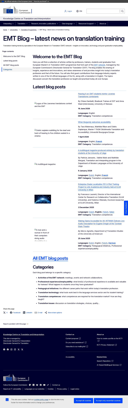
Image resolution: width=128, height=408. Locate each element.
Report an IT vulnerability (12, 389)
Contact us (56, 385)
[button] (6, 312)
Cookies (51, 389)
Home (5, 30)
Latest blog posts (10, 61)
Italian (111, 212)
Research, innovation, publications (43, 24)
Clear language (67, 24)
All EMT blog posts (11, 65)
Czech (91, 212)
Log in (70, 11)
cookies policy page (41, 400)
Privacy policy (62, 389)
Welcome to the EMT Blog (14, 56)
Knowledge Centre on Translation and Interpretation (23, 334)
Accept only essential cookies (108, 401)
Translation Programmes (29, 30)
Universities (14, 30)
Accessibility (70, 357)
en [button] (81, 11)
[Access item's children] (13, 23)
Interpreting (7, 24)
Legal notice (74, 389)
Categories (7, 69)
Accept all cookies (83, 401)
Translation (21, 24)
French (105, 212)
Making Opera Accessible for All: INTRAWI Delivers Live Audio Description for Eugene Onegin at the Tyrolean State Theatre (101, 223)
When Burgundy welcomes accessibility (94, 122)
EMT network (99, 65)
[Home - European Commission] (19, 10)
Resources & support (86, 24)
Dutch (91, 175)
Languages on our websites (34, 389)
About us (103, 24)
